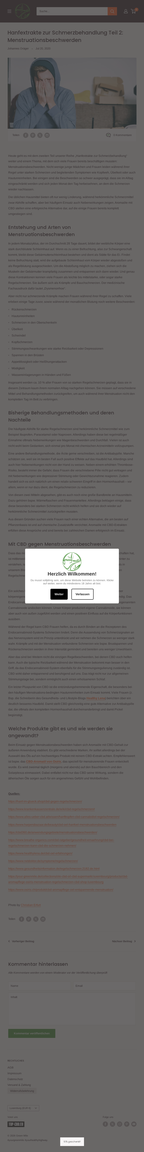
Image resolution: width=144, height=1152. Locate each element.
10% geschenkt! (72, 1141)
